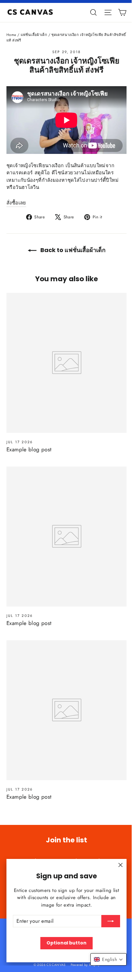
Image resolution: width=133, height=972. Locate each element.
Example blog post (28, 449)
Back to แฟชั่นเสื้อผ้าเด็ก (72, 250)
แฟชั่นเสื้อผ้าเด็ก (34, 34)
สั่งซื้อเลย (16, 202)
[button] (108, 959)
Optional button (66, 943)
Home (11, 34)
